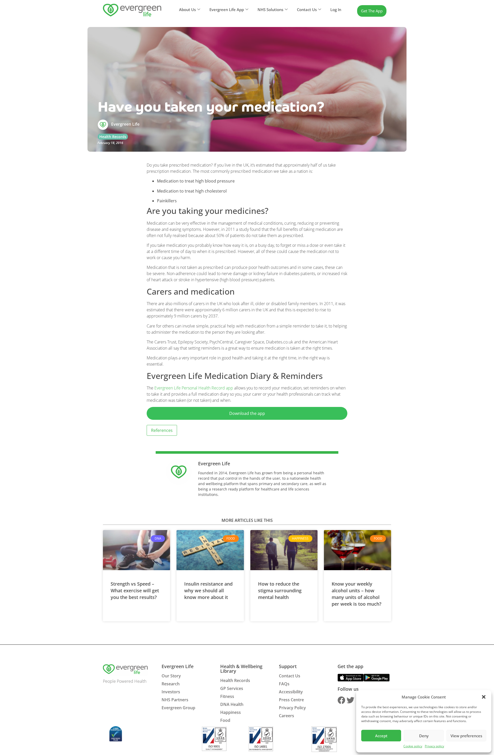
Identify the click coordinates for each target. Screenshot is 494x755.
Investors (171, 692)
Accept (381, 735)
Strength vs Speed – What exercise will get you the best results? (135, 590)
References (162, 430)
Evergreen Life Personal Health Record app (193, 388)
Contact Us (289, 676)
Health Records (112, 136)
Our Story (171, 676)
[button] (483, 696)
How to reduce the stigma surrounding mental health (280, 590)
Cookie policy (412, 746)
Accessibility (291, 692)
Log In (335, 9)
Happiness (230, 712)
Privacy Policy (292, 708)
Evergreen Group (178, 708)
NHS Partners (175, 700)
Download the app (247, 413)
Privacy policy (434, 746)
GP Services (231, 688)
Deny (424, 735)
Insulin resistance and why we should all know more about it (208, 590)
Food (225, 720)
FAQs (284, 684)
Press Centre (291, 700)
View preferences (466, 735)
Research (171, 684)
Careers (286, 715)
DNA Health (231, 704)
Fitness (227, 696)
